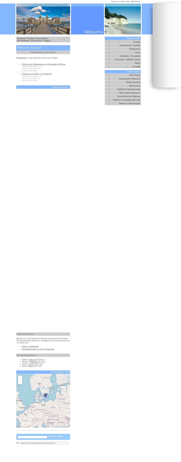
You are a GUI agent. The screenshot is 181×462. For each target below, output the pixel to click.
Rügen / (47, 41)
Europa (137, 42)
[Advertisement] (167, 45)
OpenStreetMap (59, 427)
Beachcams (134, 86)
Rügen (30, 366)
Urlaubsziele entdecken (129, 79)
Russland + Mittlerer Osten (127, 59)
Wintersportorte (133, 82)
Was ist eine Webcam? (129, 93)
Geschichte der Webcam (128, 96)
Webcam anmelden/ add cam (126, 100)
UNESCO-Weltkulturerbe (128, 89)
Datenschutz (125, 1)
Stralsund (32, 360)
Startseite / (22, 38)
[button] (46, 396)
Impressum (115, 1)
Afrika (137, 63)
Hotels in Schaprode (30, 346)
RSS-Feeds (134, 75)
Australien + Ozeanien (130, 56)
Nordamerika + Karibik (129, 45)
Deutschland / (42, 38)
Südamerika (134, 49)
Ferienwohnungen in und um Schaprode (38, 349)
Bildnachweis (135, 1)
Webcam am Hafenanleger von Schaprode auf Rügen (44, 64)
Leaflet (52, 427)
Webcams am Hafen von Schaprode (37, 74)
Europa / (31, 38)
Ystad (31, 364)
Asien (137, 52)
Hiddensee (33, 362)
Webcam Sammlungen (129, 103)
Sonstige (136, 66)
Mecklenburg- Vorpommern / (30, 41)
